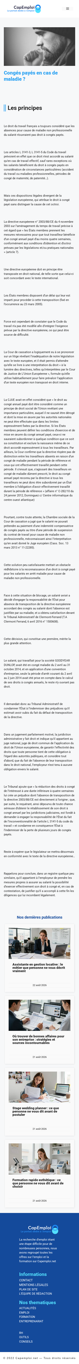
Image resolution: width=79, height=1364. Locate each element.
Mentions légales (33, 1285)
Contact (26, 1280)
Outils (24, 1337)
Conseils (26, 1341)
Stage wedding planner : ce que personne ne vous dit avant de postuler (35, 1111)
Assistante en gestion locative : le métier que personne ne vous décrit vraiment (38, 967)
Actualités (27, 1308)
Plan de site (28, 1289)
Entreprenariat (31, 1321)
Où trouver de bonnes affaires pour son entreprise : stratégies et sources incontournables (38, 1039)
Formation (27, 1317)
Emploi (24, 1312)
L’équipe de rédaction (35, 1293)
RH (21, 1333)
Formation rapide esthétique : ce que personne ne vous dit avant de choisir (37, 1183)
